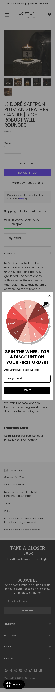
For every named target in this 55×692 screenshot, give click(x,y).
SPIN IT (27, 390)
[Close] (49, 295)
